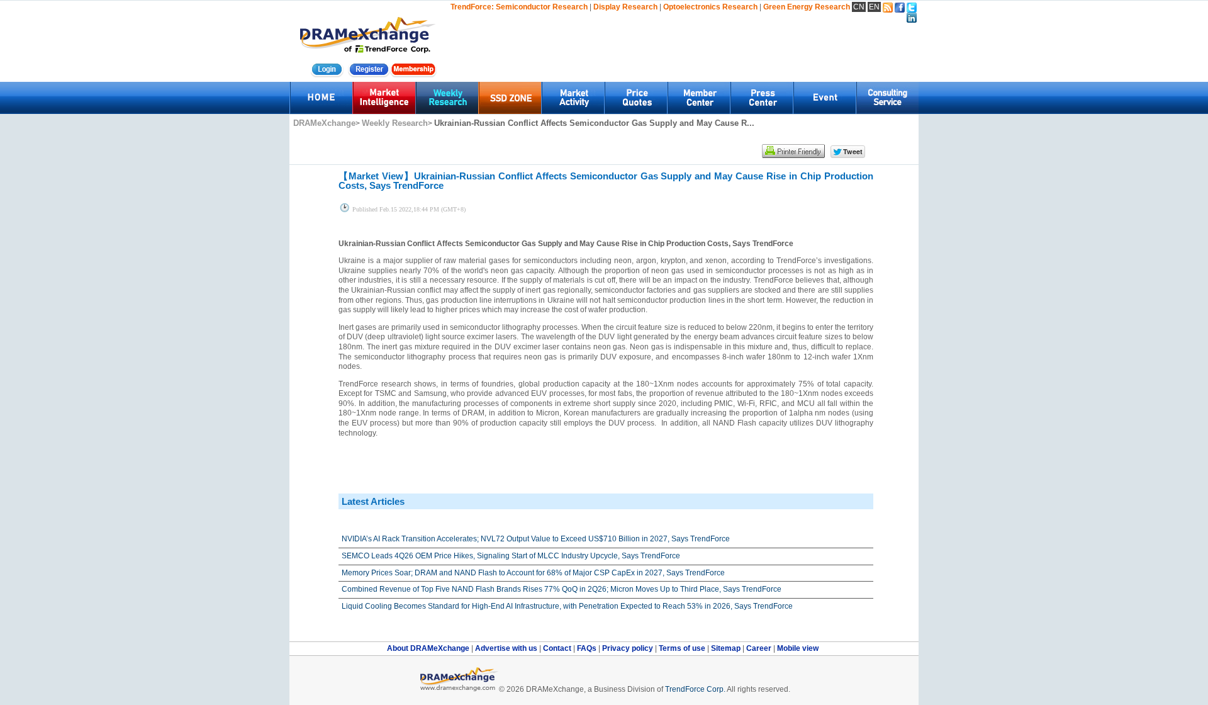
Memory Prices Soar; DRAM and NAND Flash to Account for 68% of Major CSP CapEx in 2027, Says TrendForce (533, 572)
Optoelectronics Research (710, 7)
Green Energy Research (806, 7)
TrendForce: (472, 7)
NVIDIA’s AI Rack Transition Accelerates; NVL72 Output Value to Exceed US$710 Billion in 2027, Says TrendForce (536, 538)
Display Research (625, 7)
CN (858, 7)
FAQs (587, 648)
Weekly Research (395, 123)
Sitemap (726, 648)
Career (758, 648)
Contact (558, 648)
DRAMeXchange (324, 123)
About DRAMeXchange (429, 648)
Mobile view (798, 648)
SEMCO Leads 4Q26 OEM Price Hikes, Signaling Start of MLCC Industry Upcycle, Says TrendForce (511, 555)
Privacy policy (628, 648)
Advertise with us (507, 648)
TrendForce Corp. (695, 689)
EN (874, 7)
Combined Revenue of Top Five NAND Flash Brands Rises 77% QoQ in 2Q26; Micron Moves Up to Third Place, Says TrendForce (561, 589)
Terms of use (683, 648)
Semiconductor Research (542, 7)
